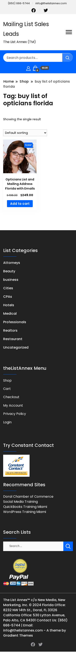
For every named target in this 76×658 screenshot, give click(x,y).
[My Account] (28, 68)
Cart (7, 388)
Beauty (9, 271)
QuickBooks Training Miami (25, 506)
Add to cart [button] (20, 203)
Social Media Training (20, 501)
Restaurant (12, 339)
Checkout (11, 397)
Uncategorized (15, 347)
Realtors (10, 330)
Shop (7, 380)
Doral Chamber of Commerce (28, 496)
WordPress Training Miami (24, 511)
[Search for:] (33, 545)
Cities (8, 288)
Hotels (8, 305)
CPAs (7, 296)
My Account (13, 405)
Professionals (14, 322)
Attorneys (11, 262)
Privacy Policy (14, 413)
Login (7, 422)
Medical (10, 313)
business (10, 279)
